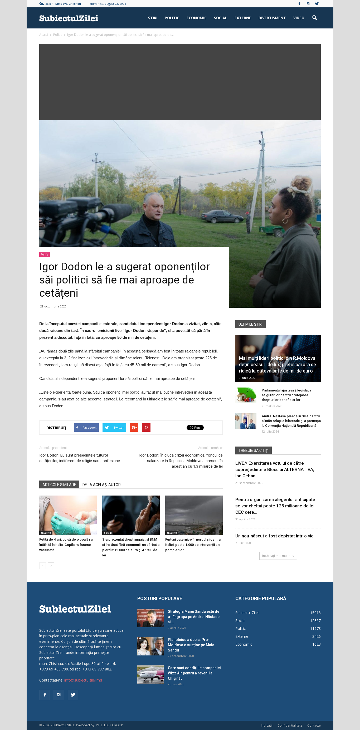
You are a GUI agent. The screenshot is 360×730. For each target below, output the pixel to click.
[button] (314, 18)
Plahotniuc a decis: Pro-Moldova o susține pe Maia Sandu (191, 645)
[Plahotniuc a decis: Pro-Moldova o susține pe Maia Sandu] (150, 646)
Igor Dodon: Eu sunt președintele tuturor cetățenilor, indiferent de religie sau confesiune (79, 458)
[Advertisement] (180, 80)
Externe (243, 17)
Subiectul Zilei (247, 612)
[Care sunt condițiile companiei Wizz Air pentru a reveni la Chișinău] (150, 674)
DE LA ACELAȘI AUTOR (101, 485)
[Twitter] (317, 4)
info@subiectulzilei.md (83, 680)
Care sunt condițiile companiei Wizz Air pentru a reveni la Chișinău (194, 673)
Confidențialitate (290, 725)
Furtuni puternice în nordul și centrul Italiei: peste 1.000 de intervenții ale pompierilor (193, 544)
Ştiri (152, 17)
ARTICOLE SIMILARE (59, 485)
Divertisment (272, 17)
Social (220, 17)
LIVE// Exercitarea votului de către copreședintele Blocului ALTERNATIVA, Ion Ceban (274, 469)
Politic (172, 17)
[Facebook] (299, 4)
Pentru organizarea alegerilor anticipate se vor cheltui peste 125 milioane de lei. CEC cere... (275, 506)
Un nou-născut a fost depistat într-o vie (274, 535)
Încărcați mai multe (276, 555)
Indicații (267, 725)
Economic (197, 17)
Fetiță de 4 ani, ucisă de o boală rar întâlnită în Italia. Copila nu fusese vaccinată (66, 544)
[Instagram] (308, 4)
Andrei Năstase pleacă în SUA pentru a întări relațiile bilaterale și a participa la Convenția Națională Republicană (291, 421)
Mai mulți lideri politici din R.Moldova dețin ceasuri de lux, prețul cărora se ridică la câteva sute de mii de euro (277, 364)
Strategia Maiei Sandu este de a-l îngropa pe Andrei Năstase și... (194, 616)
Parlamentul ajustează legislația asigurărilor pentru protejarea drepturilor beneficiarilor (286, 395)
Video (298, 17)
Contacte (314, 725)
